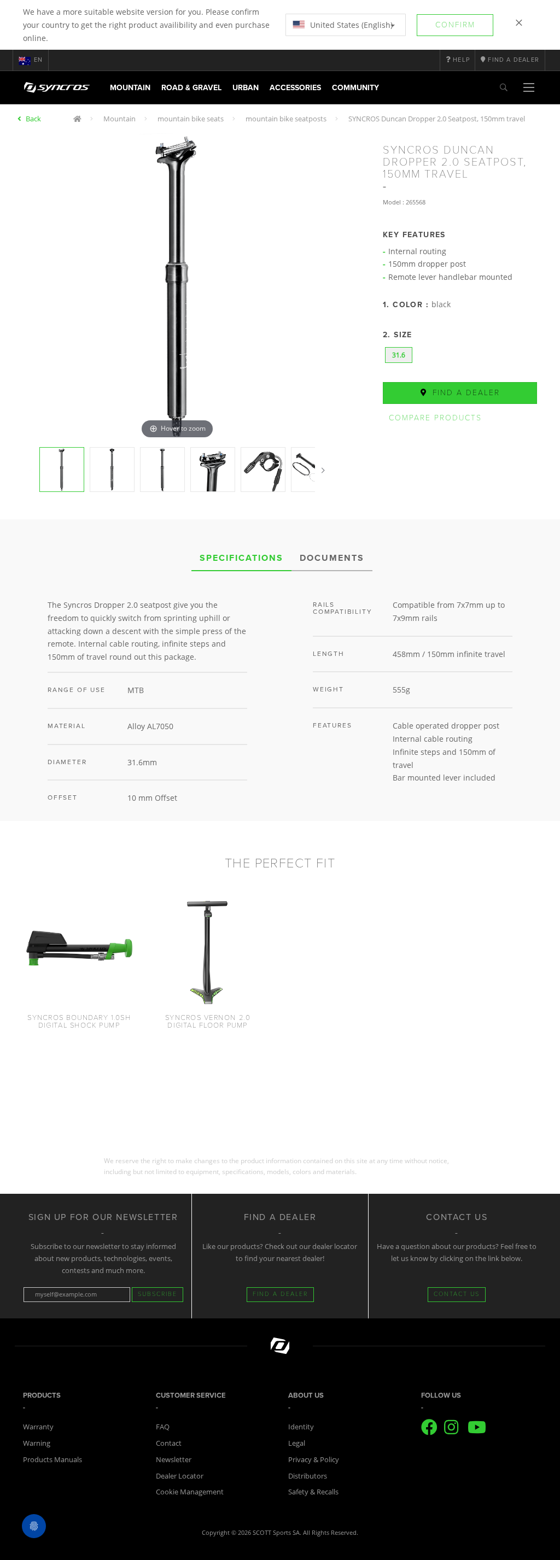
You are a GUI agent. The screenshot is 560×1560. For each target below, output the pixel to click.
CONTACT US (457, 1294)
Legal (296, 1443)
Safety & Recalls (313, 1492)
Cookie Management (190, 1492)
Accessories (295, 87)
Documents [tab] (332, 558)
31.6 (398, 355)
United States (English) (350, 25)
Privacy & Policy (313, 1459)
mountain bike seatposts (286, 119)
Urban (245, 87)
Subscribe (157, 1294)
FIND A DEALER (280, 1294)
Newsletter (173, 1459)
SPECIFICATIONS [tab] (241, 558)
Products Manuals (52, 1459)
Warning (36, 1443)
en (38, 59)
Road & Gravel (191, 87)
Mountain (130, 87)
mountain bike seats (191, 119)
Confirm (455, 25)
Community (355, 87)
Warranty (38, 1427)
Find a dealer (464, 392)
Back (33, 119)
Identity (301, 1427)
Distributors (307, 1476)
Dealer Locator (179, 1476)
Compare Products (435, 418)
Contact (169, 1443)
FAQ (163, 1427)
